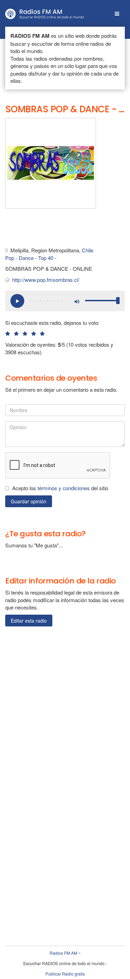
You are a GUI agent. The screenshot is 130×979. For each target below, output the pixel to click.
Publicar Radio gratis (65, 974)
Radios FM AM (63, 953)
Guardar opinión (28, 501)
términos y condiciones (63, 488)
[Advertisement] (40, 229)
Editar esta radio (29, 620)
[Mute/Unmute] (76, 301)
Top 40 (45, 257)
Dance (26, 257)
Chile (87, 250)
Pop (9, 257)
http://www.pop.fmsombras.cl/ (45, 279)
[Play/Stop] (17, 301)
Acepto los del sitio (60, 488)
